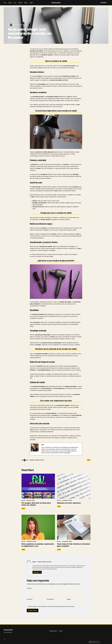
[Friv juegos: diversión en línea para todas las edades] (38, 486)
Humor (88, 460)
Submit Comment (32, 610)
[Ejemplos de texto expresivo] (74, 486)
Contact (61, 631)
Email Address (50, 599)
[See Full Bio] (71, 453)
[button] (93, 2)
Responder (36, 572)
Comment (29, 588)
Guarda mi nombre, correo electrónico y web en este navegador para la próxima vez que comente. (51, 606)
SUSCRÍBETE (103, 2)
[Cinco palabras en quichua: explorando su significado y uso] (38, 527)
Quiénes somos (53, 631)
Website (69, 599)
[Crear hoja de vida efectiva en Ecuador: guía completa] (74, 527)
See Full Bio (67, 452)
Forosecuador (56, 2)
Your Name (30, 599)
